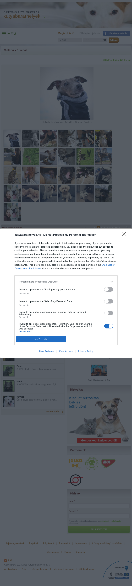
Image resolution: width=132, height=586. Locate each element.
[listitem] (66, 282)
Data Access (66, 351)
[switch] (108, 289)
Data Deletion (46, 351)
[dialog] (66, 293)
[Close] (125, 235)
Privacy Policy (85, 351)
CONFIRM (41, 339)
